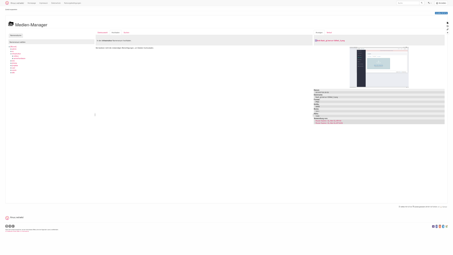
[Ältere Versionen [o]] (447, 25)
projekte (15, 65)
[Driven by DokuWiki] (446, 226)
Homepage (32, 3)
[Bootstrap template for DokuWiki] (433, 226)
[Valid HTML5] (440, 226)
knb (13, 61)
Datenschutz (56, 3)
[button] (429, 3)
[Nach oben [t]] (447, 32)
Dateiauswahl (103, 32)
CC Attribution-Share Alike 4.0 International (17, 231)
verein (14, 70)
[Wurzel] (13, 46)
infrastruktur (16, 53)
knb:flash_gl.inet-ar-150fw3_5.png (331, 40)
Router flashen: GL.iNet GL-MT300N (329, 123)
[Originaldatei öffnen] (379, 67)
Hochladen (116, 32)
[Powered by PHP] (436, 226)
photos (14, 63)
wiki (13, 72)
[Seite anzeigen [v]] (447, 22)
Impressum (43, 3)
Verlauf (329, 32)
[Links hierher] (447, 29)
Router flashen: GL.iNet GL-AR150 (328, 120)
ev (13, 51)
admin (14, 49)
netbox (16, 56)
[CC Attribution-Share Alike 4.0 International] (10, 226)
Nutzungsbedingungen (72, 3)
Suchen (126, 32)
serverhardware (19, 58)
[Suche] (421, 3)
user (13, 68)
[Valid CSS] (443, 226)
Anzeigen (319, 32)
